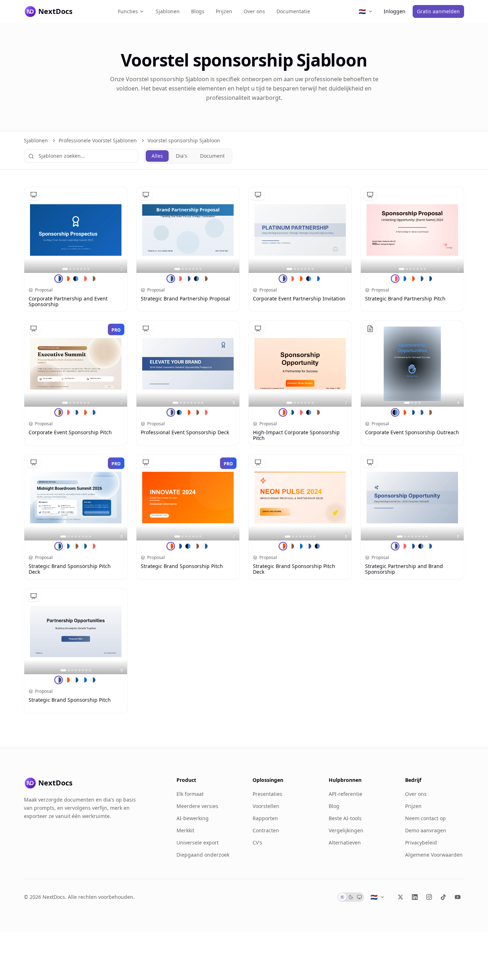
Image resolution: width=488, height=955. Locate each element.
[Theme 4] (84, 278)
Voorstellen (266, 806)
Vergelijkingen (346, 830)
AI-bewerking (192, 818)
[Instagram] (429, 897)
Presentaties (267, 793)
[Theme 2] (67, 278)
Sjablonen (168, 11)
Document (212, 155)
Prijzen (224, 11)
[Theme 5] (93, 278)
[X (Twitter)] (400, 897)
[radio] (342, 897)
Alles (157, 155)
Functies (128, 11)
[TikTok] (443, 897)
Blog (334, 806)
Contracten (266, 830)
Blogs (197, 11)
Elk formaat (190, 793)
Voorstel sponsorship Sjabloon (184, 140)
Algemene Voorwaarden (434, 854)
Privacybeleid (421, 842)
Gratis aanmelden (438, 11)
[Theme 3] (76, 278)
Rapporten (265, 818)
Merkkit (185, 830)
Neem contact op (425, 818)
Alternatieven (345, 842)
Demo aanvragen (425, 830)
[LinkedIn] (414, 897)
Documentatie (293, 11)
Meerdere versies (197, 806)
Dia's (181, 155)
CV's (257, 842)
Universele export (197, 842)
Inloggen (394, 11)
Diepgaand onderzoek (202, 854)
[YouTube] (457, 897)
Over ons (254, 11)
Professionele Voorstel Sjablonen (98, 140)
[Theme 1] (58, 278)
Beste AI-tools (345, 818)
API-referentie (345, 793)
